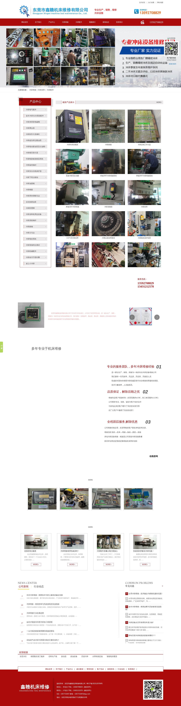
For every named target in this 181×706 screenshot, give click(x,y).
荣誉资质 (144, 301)
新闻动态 (106, 22)
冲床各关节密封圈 (33, 257)
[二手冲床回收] (108, 267)
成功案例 (90, 476)
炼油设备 (73, 656)
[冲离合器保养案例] (108, 236)
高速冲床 (84, 656)
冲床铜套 (29, 190)
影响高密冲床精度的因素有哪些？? (142, 622)
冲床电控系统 (31, 239)
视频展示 (92, 22)
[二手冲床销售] (72, 267)
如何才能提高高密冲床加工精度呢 (39, 622)
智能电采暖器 (112, 656)
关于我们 (38, 22)
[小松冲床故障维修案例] (42, 499)
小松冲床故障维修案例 (42, 513)
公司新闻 (23, 586)
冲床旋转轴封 (31, 165)
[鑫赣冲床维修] (31, 327)
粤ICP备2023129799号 (94, 683)
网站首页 (24, 22)
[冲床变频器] (108, 204)
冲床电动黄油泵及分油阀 (35, 147)
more (144, 304)
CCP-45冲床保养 (72, 238)
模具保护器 (138, 513)
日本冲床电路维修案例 (106, 513)
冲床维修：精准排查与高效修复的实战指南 (43, 604)
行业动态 (39, 586)
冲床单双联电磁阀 (33, 122)
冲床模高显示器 (32, 153)
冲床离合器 (30, 128)
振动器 (63, 656)
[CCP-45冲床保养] (72, 236)
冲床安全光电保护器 (33, 171)
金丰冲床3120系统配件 (35, 116)
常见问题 (129, 586)
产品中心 (52, 22)
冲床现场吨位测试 (33, 245)
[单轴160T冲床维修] (72, 204)
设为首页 (142, 2)
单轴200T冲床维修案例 (108, 176)
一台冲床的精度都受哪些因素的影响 (40, 631)
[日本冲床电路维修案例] (106, 499)
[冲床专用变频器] (72, 142)
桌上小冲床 (30, 263)
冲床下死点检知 (32, 177)
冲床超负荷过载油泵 (33, 140)
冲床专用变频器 (72, 145)
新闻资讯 (110, 669)
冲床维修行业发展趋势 (35, 613)
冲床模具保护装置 (144, 238)
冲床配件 (79, 22)
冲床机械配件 (31, 251)
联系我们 (119, 22)
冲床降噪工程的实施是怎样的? (140, 635)
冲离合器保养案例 (108, 238)
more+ (159, 102)
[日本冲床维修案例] (74, 499)
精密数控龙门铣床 (37, 656)
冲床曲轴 (29, 227)
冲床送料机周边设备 (33, 214)
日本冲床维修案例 (74, 513)
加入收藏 (151, 2)
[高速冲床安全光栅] (72, 173)
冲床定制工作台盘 (144, 145)
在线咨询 (153, 456)
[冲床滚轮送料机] (144, 267)
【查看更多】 (85, 319)
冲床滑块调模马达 (33, 196)
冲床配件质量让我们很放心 (107, 551)
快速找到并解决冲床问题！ (143, 551)
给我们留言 (172, 64)
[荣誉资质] (141, 316)
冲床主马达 (30, 233)
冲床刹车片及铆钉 (33, 134)
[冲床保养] (144, 204)
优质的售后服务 (30, 551)
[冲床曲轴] (108, 142)
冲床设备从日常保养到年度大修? (141, 608)
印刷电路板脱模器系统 (34, 159)
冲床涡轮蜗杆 (31, 220)
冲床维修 (65, 22)
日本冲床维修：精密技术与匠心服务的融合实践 (45, 595)
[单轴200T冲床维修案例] (108, 173)
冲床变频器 (108, 207)
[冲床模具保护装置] (144, 236)
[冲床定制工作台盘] (144, 142)
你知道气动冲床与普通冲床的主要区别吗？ (43, 640)
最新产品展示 (68, 102)
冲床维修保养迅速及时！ (70, 551)
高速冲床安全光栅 (72, 176)
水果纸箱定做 (97, 656)
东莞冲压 (23, 656)
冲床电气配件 (31, 110)
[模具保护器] (138, 499)
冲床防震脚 (30, 208)
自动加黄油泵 (31, 202)
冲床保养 (41, 90)
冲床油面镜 (30, 183)
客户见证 (90, 523)
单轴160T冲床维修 (72, 207)
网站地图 (160, 2)
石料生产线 (53, 656)
